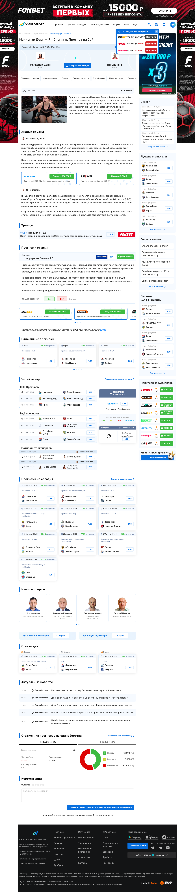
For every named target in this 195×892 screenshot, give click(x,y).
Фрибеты (107, 857)
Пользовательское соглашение (32, 863)
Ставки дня (133, 78)
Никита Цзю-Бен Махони (77, 355)
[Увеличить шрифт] (29, 90)
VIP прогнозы (109, 832)
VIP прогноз (117, 406)
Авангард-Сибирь (117, 355)
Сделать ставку (125, 257)
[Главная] (20, 33)
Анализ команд (50, 78)
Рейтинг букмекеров (99, 25)
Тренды (65, 78)
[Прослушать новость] (122, 90)
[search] (149, 24)
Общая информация (30, 78)
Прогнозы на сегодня (76, 25)
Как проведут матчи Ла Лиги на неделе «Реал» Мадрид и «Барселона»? (157, 112)
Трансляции (84, 843)
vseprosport (31, 25)
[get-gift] (156, 24)
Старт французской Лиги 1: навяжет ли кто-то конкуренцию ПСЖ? (157, 138)
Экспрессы (59, 848)
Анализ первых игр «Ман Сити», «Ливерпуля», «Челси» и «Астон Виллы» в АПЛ (157, 125)
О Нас (105, 837)
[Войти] (164, 24)
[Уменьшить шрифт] (33, 90)
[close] (156, 31)
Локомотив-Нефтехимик (38, 355)
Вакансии (108, 852)
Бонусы (116, 25)
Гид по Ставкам (86, 837)
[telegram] (152, 847)
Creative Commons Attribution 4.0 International (76, 874)
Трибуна (58, 865)
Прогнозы (58, 25)
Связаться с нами (138, 846)
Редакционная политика (110, 845)
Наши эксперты (116, 78)
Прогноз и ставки (81, 78)
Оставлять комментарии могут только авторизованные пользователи (100, 807)
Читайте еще (99, 78)
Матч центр (84, 832)
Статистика (84, 857)
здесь (103, 330)
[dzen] (168, 847)
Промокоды (108, 863)
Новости (58, 854)
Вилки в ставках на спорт (155, 281)
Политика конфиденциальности (32, 859)
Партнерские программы (85, 850)
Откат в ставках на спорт (155, 246)
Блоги (126, 25)
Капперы (82, 863)
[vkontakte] (160, 847)
